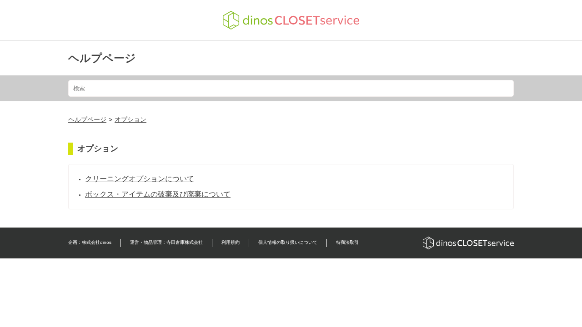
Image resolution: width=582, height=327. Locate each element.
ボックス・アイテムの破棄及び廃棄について (158, 194)
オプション (130, 119)
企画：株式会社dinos (89, 242)
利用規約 (230, 242)
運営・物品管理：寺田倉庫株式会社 (166, 242)
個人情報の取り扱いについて (287, 242)
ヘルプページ (102, 58)
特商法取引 (347, 242)
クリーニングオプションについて (139, 179)
